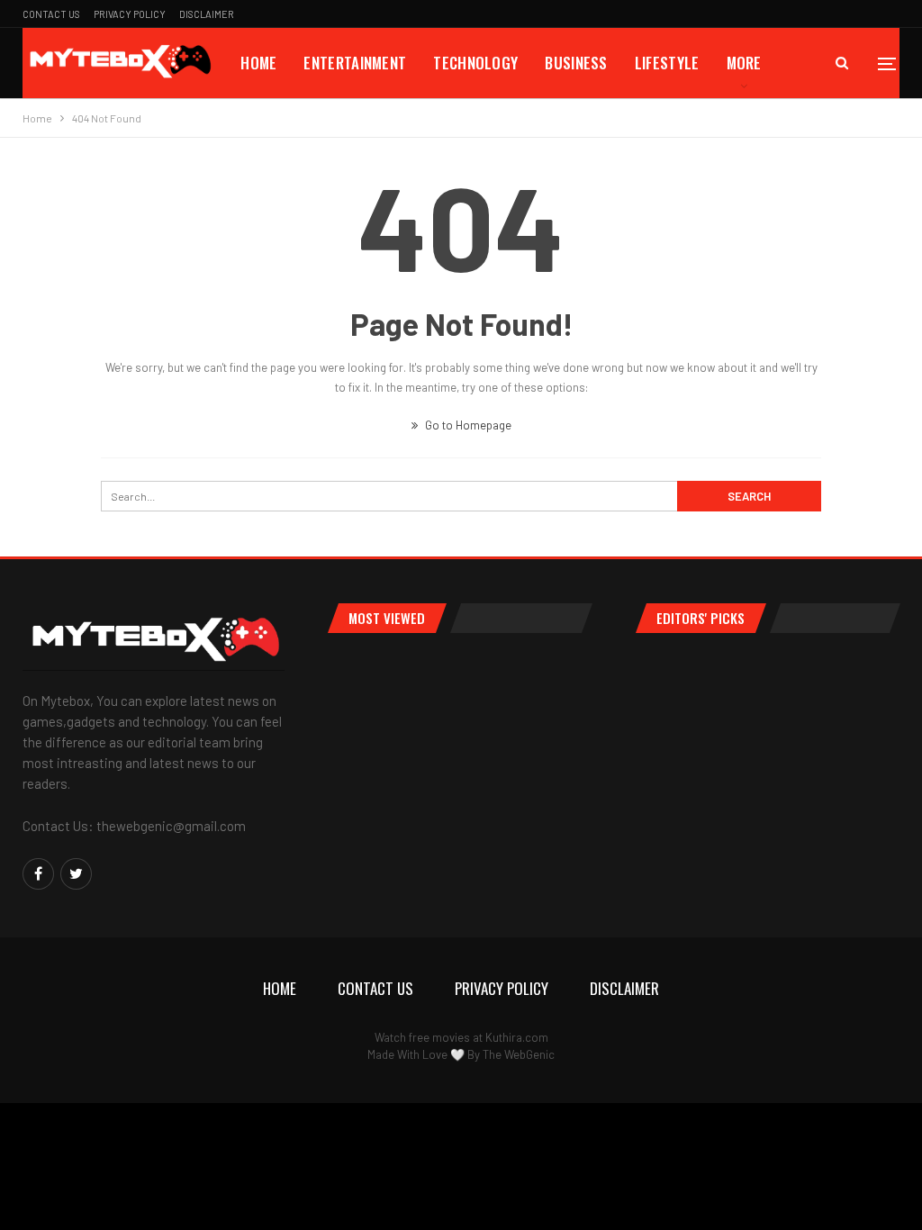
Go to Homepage (466, 425)
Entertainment (354, 62)
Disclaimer (206, 14)
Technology (475, 62)
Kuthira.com (516, 1037)
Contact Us (51, 14)
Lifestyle (667, 62)
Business (576, 62)
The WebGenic (519, 1054)
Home (258, 62)
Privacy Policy (130, 14)
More (744, 62)
